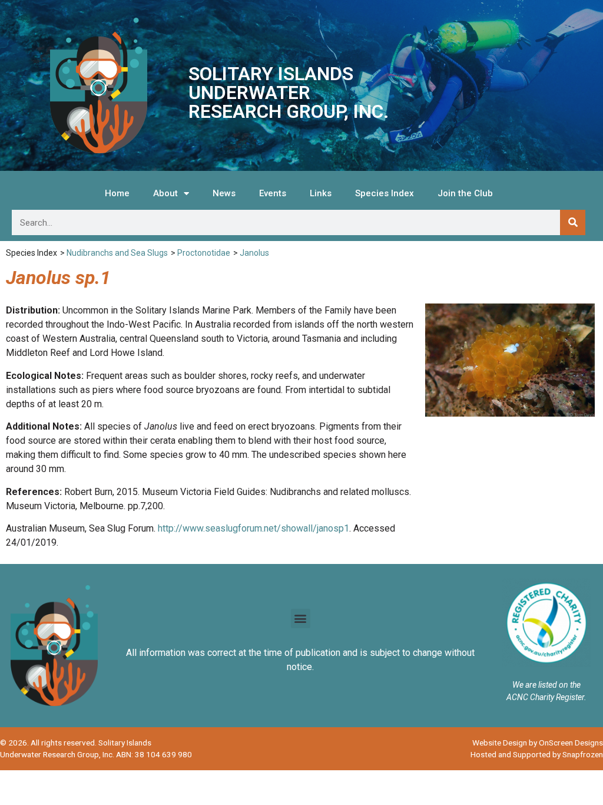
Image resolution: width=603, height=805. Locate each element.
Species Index (384, 193)
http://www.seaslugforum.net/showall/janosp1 (253, 528)
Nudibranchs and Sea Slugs (117, 253)
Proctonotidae (203, 253)
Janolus (254, 253)
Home (117, 193)
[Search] (572, 222)
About (165, 193)
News (224, 193)
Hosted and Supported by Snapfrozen (537, 754)
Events (272, 193)
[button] (300, 618)
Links (321, 193)
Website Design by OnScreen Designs (537, 742)
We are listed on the (546, 684)
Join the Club (465, 193)
